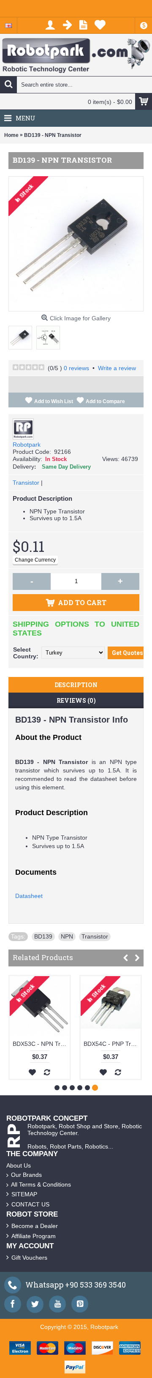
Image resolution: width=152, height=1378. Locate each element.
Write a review (117, 368)
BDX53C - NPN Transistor (101, 1043)
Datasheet (29, 895)
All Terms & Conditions (41, 1184)
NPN (67, 936)
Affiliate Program (33, 1236)
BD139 (43, 936)
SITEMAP (24, 1194)
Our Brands (26, 1174)
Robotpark (27, 444)
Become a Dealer (34, 1225)
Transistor (26, 482)
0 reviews (76, 368)
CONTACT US (30, 1204)
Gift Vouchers (29, 1257)
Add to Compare (105, 401)
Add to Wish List (53, 401)
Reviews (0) (76, 700)
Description (76, 685)
